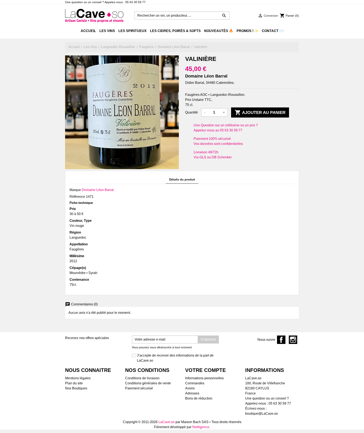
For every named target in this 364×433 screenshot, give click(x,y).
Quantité (191, 112)
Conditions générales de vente (148, 383)
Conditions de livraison (142, 378)
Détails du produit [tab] (182, 179)
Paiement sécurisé (139, 388)
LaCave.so (166, 422)
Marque (75, 190)
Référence (77, 196)
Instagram (293, 339)
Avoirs (190, 388)
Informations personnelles (204, 378)
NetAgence (200, 427)
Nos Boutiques (76, 388)
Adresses (192, 393)
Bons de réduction (198, 398)
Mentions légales (78, 378)
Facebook (281, 339)
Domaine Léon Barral (98, 190)
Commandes (194, 383)
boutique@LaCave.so (261, 413)
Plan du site (74, 383)
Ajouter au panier (260, 112)
